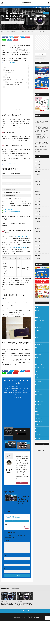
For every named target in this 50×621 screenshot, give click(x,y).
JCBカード (38, 327)
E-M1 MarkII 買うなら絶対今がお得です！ (13, 86)
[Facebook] (5, 37)
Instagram (38, 317)
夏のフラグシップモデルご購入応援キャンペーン (16, 82)
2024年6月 (37, 167)
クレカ (12, 4)
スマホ (37, 374)
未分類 (37, 414)
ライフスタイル (39, 394)
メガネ (37, 387)
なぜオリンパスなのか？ (9, 70)
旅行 (37, 411)
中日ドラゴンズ (39, 401)
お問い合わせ (41, 4)
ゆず (9, 4)
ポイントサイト (39, 381)
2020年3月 (37, 214)
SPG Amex (38, 350)
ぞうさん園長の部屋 (25, 2)
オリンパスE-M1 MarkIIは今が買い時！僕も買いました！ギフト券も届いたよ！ (31, 31)
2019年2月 (37, 255)
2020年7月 (37, 201)
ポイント (17, 4)
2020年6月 (37, 204)
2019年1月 (37, 258)
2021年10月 (37, 177)
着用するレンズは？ (8, 77)
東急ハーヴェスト (40, 421)
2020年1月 (37, 221)
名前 (5, 555)
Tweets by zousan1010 (42, 447)
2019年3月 (37, 251)
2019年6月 (37, 241)
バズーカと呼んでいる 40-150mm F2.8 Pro (13, 211)
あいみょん (38, 354)
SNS (37, 347)
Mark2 (6, 23)
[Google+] (16, 37)
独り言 (37, 428)
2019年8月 (37, 235)
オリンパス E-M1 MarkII (9, 62)
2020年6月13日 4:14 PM (11, 520)
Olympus (13, 23)
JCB (6, 4)
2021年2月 (37, 188)
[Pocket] (27, 37)
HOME (3, 31)
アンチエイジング (40, 361)
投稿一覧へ (22, 482)
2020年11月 (37, 191)
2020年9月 (37, 194)
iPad (42, 58)
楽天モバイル (39, 424)
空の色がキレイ (9, 72)
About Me (35, 4)
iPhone (37, 324)
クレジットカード (40, 367)
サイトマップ (28, 4)
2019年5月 (37, 245)
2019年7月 (37, 238)
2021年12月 (37, 174)
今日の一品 (38, 404)
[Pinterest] (15, 40)
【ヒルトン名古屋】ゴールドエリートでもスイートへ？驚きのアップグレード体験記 (41, 121)
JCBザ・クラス (39, 330)
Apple (37, 310)
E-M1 (3, 23)
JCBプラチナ (37, 56)
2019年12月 (37, 224)
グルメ (37, 371)
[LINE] (4, 40)
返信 (26, 527)
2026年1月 (37, 164)
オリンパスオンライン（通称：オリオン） (16, 247)
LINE (37, 337)
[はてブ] (22, 37)
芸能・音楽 (38, 434)
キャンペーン (39, 364)
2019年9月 (37, 231)
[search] (47, 54)
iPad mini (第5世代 (40, 320)
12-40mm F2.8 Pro (7, 209)
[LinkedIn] (9, 40)
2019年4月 (37, 248)
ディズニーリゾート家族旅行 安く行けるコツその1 (41, 150)
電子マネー (38, 438)
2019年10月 (37, 228)
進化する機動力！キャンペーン (12, 84)
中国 (37, 397)
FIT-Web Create (24, 617)
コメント (6, 540)
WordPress (36, 617)
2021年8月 (37, 181)
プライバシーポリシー (39, 450)
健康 (37, 408)
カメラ (7, 31)
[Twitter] (11, 37)
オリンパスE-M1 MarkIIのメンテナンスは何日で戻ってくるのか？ (24, 500)
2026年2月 (37, 161)
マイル (36, 58)
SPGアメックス (43, 56)
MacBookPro (39, 340)
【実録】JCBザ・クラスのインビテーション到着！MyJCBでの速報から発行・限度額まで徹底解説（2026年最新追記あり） (41, 144)
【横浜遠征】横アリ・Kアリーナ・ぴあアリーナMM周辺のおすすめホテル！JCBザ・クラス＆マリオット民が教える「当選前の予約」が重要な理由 (41, 128)
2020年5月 (37, 208)
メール (6, 562)
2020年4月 (37, 211)
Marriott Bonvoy (39, 344)
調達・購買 (22, 4)
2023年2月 (37, 171)
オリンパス (17, 23)
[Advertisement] (16, 99)
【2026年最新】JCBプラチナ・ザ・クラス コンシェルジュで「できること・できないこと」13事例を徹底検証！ (41, 136)
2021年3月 (37, 184)
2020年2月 (37, 218)
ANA (37, 307)
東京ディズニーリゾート (41, 418)
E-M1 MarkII (46, 13)
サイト (5, 568)
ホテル (2, 4)
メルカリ (38, 391)
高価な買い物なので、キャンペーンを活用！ (14, 79)
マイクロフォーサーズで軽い (12, 74)
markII (8, 23)
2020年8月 (37, 198)
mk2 (11, 23)
